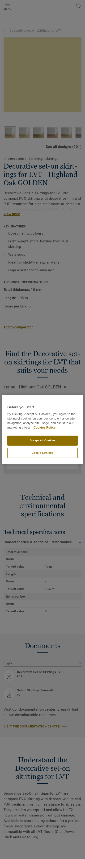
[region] (42, 429)
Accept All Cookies (42, 440)
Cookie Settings (43, 452)
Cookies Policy (44, 427)
